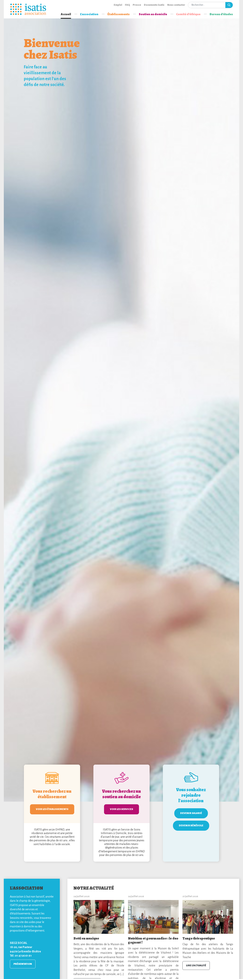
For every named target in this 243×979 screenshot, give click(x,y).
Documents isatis (154, 5)
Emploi (118, 5)
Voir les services (121, 809)
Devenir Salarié (191, 813)
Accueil (66, 14)
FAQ (127, 5)
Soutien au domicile (153, 14)
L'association (89, 14)
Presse (137, 5)
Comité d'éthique (188, 14)
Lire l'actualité (196, 965)
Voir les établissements (52, 809)
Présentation (22, 964)
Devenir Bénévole (191, 825)
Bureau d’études (221, 14)
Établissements (118, 14)
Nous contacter (176, 5)
